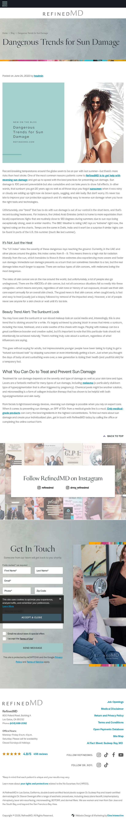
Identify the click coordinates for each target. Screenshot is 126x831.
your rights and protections (34, 783)
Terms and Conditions (111, 722)
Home (5, 33)
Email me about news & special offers (26, 633)
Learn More (8, 606)
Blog (13, 33)
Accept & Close (32, 617)
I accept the (14, 639)
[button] (5, 4)
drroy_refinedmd (79, 487)
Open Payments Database (108, 729)
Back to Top (115, 436)
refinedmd (47, 487)
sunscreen (96, 188)
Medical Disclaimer (112, 708)
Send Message (32, 647)
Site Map (118, 736)
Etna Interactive (115, 815)
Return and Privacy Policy (109, 715)
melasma (88, 383)
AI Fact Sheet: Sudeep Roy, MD (105, 743)
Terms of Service (35, 661)
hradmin (38, 75)
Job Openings (115, 702)
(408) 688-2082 (18, 723)
